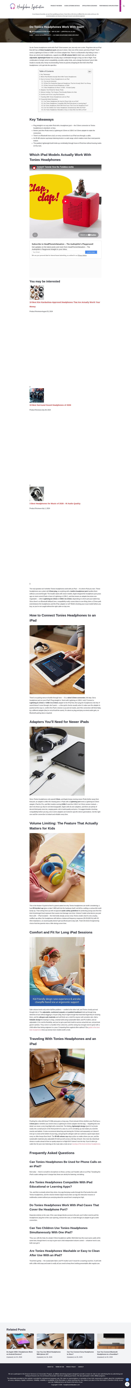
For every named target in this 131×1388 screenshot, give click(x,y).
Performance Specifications (108, 5)
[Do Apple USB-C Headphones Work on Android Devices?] (20, 1341)
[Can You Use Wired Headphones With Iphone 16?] (50, 1341)
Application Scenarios (89, 5)
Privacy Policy (71, 1367)
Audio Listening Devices (72, 5)
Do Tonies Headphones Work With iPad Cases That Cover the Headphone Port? (66, 105)
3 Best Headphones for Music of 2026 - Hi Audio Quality (55, 504)
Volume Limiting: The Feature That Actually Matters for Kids (59, 92)
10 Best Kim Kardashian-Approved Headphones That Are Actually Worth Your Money (67, 83)
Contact (81, 1367)
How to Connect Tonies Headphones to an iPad (55, 79)
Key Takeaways (45, 74)
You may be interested (50, 81)
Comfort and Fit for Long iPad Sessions (53, 94)
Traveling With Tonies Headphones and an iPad (55, 97)
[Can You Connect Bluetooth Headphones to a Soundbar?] (110, 1341)
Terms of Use (60, 1367)
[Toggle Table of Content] (89, 71)
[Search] (123, 6)
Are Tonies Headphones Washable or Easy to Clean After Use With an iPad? (65, 109)
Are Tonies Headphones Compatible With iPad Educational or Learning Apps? (65, 103)
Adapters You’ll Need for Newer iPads (52, 90)
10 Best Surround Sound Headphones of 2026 (56, 85)
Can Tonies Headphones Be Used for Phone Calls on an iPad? (61, 101)
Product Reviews (56, 5)
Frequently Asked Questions (49, 99)
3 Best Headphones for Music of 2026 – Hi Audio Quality (59, 87)
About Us (50, 1367)
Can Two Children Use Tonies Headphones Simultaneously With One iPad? (64, 107)
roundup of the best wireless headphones (86, 1144)
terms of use (78, 1382)
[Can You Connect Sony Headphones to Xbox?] (80, 1341)
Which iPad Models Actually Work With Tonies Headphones (58, 76)
